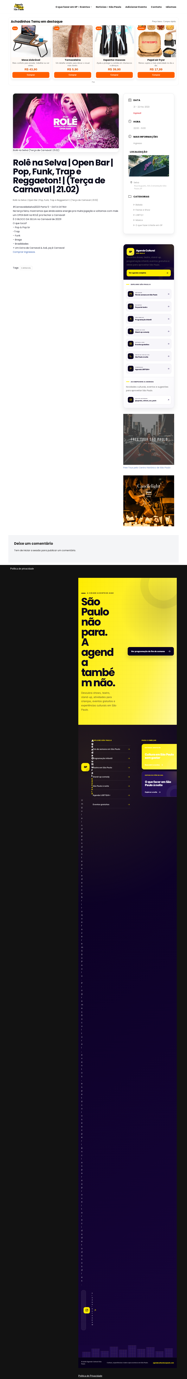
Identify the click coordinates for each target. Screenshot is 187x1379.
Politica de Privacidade (90, 1376)
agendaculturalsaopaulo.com (163, 1363)
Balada (139, 204)
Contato (156, 7)
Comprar (31, 75)
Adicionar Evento (136, 7)
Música (139, 220)
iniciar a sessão (32, 550)
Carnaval (26, 268)
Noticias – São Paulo (108, 7)
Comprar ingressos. (24, 252)
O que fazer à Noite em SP (149, 225)
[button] (91, 6)
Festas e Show (143, 209)
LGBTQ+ (140, 215)
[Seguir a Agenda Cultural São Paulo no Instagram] (83, 1310)
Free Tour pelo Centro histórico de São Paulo (146, 467)
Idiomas (171, 7)
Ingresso (138, 143)
